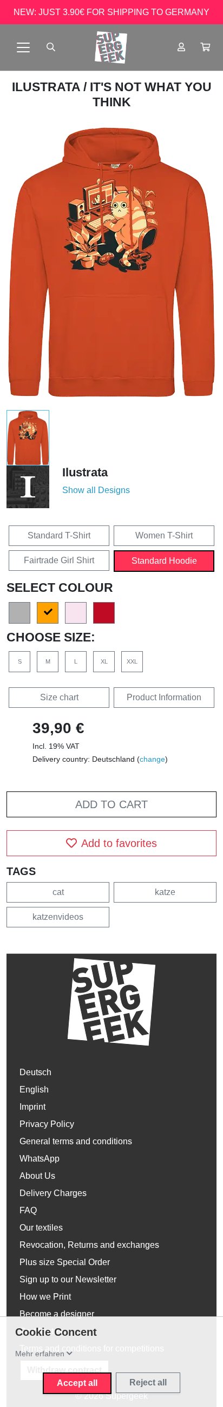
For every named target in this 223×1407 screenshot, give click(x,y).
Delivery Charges (53, 1193)
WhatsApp (39, 1158)
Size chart (59, 697)
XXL (132, 661)
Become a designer (56, 1314)
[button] (205, 47)
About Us (37, 1175)
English (34, 1089)
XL (104, 661)
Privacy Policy (46, 1124)
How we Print (45, 1296)
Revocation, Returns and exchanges (89, 1244)
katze (165, 892)
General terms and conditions (75, 1141)
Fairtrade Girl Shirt (59, 560)
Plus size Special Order (64, 1262)
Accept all (77, 1383)
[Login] (181, 47)
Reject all (148, 1382)
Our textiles (41, 1227)
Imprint (32, 1106)
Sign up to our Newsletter (67, 1279)
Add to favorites (119, 843)
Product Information (164, 697)
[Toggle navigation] (23, 47)
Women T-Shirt (164, 535)
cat (58, 892)
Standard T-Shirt (59, 535)
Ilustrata (47, 87)
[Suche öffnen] (51, 47)
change (152, 759)
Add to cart (111, 804)
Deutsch (35, 1072)
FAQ (28, 1210)
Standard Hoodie (164, 560)
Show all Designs (96, 490)
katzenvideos (57, 916)
